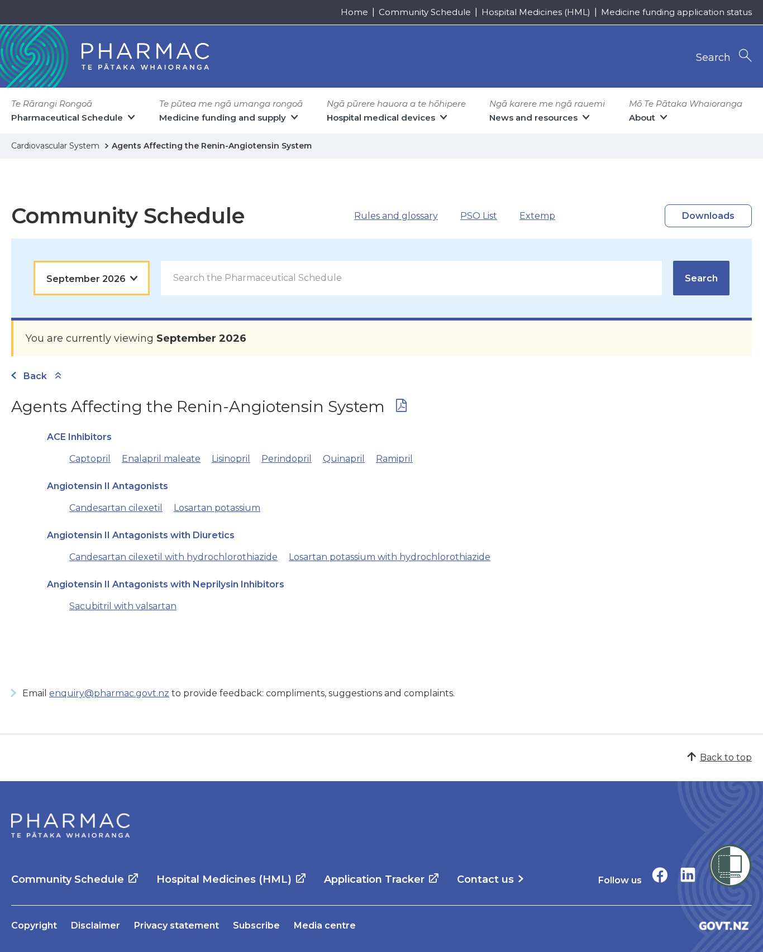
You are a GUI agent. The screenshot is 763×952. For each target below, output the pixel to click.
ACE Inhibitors (79, 437)
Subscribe (256, 925)
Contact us (485, 879)
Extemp (537, 216)
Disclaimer (95, 925)
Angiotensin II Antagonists (107, 486)
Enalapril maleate (161, 458)
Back (35, 376)
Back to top (726, 757)
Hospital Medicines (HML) (535, 12)
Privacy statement (176, 925)
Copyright (34, 925)
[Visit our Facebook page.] (660, 874)
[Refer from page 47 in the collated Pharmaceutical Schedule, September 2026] (401, 408)
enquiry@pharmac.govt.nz (109, 693)
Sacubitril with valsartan (123, 606)
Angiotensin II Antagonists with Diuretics (141, 535)
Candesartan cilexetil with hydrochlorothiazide (173, 557)
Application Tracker (374, 879)
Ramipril (394, 458)
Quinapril (344, 458)
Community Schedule (425, 12)
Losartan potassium (217, 508)
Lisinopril (231, 458)
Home (354, 12)
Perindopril (286, 458)
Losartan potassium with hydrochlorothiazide (389, 557)
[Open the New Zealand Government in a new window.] (724, 925)
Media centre (325, 925)
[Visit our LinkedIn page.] (688, 874)
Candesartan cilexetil (116, 508)
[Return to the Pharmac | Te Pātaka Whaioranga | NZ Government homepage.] (70, 825)
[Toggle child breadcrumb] (58, 376)
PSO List (478, 216)
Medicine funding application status (676, 12)
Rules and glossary (396, 216)
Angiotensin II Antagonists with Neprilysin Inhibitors (165, 584)
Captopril (90, 458)
